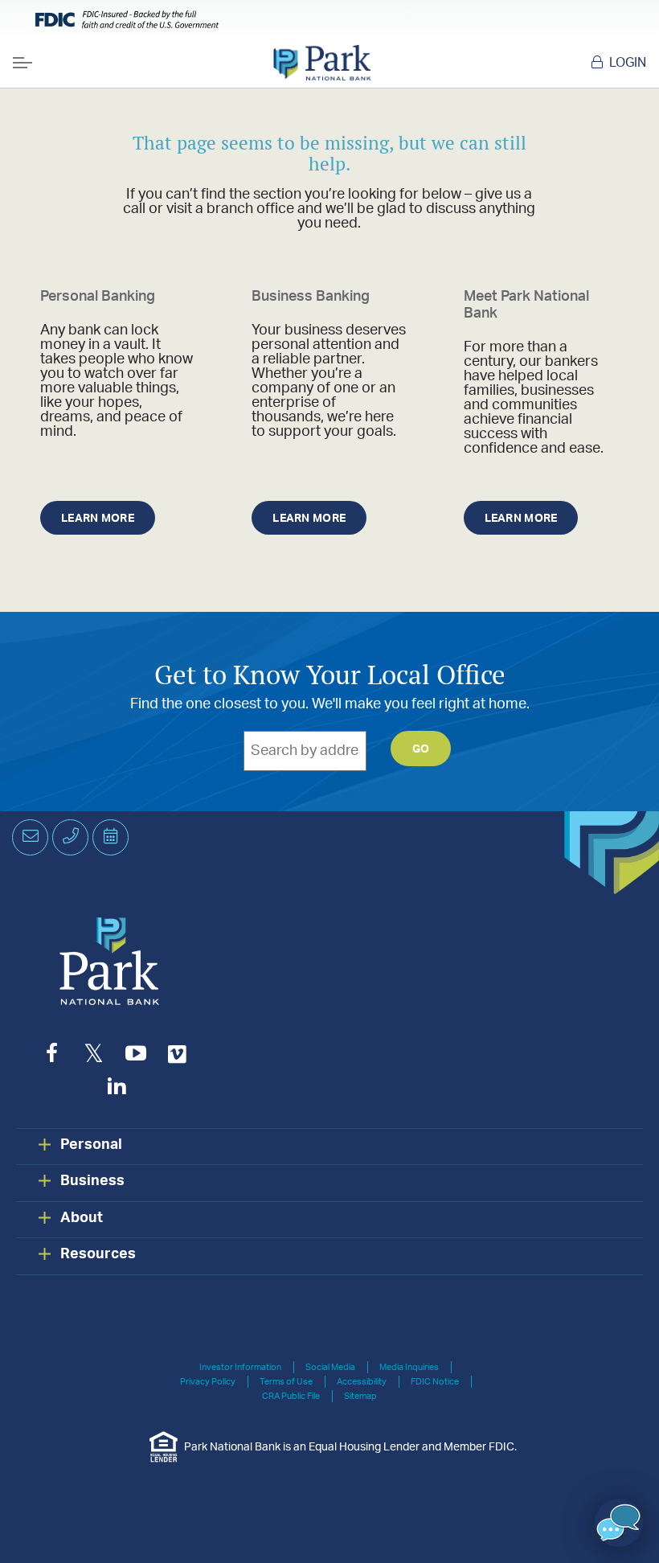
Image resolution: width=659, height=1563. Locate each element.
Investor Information (240, 1367)
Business (92, 1181)
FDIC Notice (435, 1381)
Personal (91, 1145)
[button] (619, 1523)
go (421, 749)
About (81, 1218)
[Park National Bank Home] (321, 62)
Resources (98, 1254)
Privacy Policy (207, 1381)
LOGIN (627, 62)
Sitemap (360, 1396)
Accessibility (362, 1381)
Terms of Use (286, 1381)
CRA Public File (291, 1396)
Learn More (97, 518)
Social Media (330, 1367)
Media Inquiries (409, 1367)
